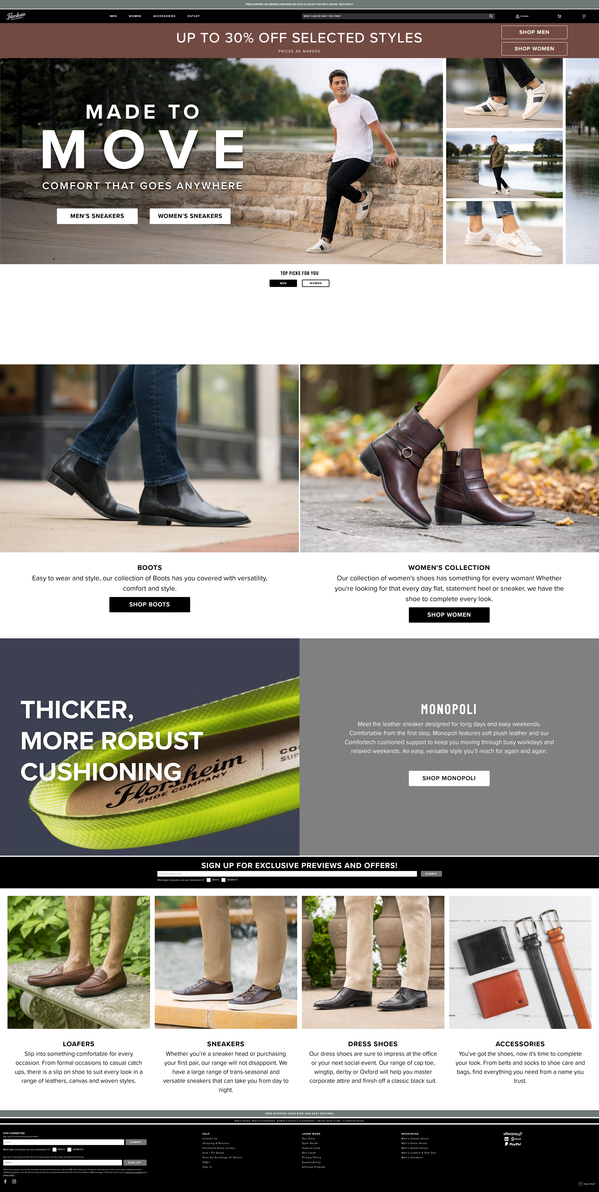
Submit (431, 873)
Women (316, 283)
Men (283, 283)
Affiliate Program (314, 1167)
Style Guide (310, 1143)
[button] (113, 16)
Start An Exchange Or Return (222, 1157)
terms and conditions (134, 1172)
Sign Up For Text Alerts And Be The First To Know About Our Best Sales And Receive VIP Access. (44, 1157)
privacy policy (8, 1175)
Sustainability (311, 1162)
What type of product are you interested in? (180, 880)
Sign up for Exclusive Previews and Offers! (20, 1136)
